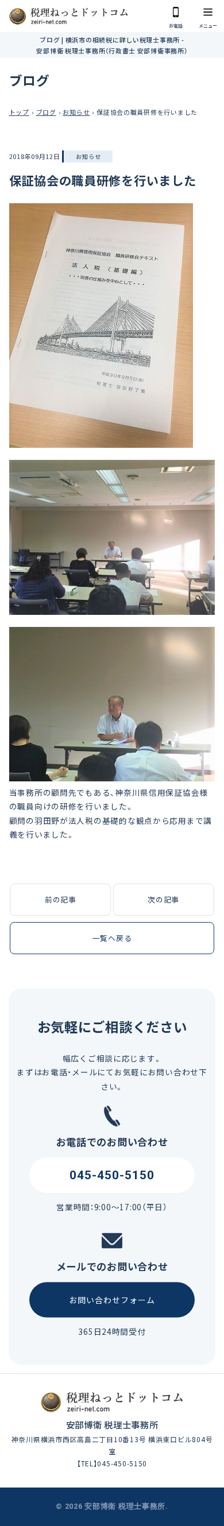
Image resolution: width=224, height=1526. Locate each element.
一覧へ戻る (112, 937)
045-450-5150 (112, 1175)
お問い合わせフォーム (112, 1300)
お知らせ (88, 156)
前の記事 (60, 899)
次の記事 (163, 899)
